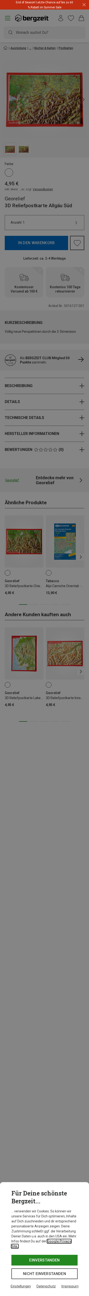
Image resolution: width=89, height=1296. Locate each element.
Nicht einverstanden (44, 1273)
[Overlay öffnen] (56, 7)
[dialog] (44, 1239)
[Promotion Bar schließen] (84, 5)
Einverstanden (44, 1260)
